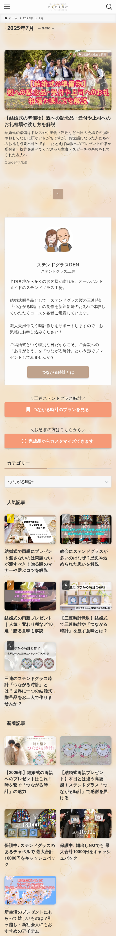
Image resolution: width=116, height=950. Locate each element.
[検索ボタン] (109, 7)
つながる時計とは (58, 372)
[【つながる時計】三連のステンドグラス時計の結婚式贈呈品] (58, 7)
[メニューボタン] (7, 7)
